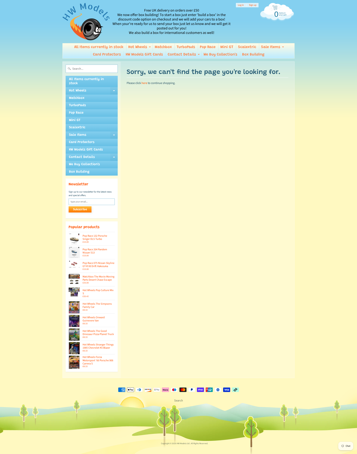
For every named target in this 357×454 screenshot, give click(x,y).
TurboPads (186, 47)
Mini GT (226, 47)
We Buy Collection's (220, 54)
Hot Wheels (140, 48)
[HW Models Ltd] (86, 21)
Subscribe (80, 209)
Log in (241, 5)
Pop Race (208, 47)
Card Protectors (107, 54)
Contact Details (184, 55)
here (144, 83)
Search (178, 401)
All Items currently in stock (98, 47)
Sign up (252, 5)
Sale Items (273, 48)
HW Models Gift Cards (144, 54)
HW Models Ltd (183, 443)
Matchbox (163, 47)
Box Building (253, 54)
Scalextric (247, 47)
